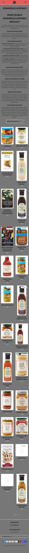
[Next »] (19, 515)
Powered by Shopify (21, 545)
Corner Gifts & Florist (14, 545)
